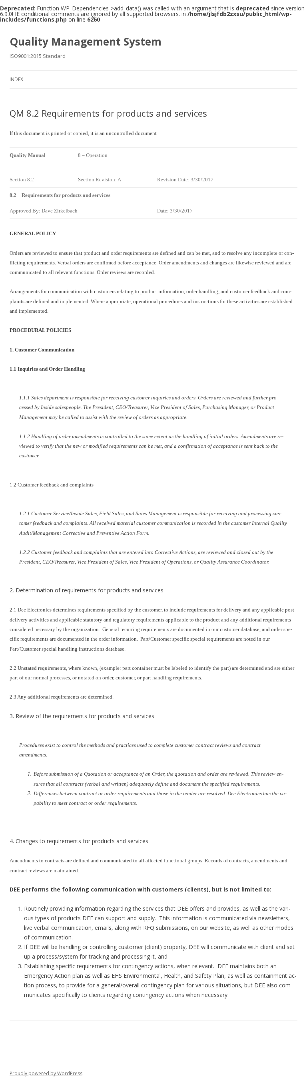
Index (16, 79)
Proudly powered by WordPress (46, 1073)
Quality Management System (85, 41)
